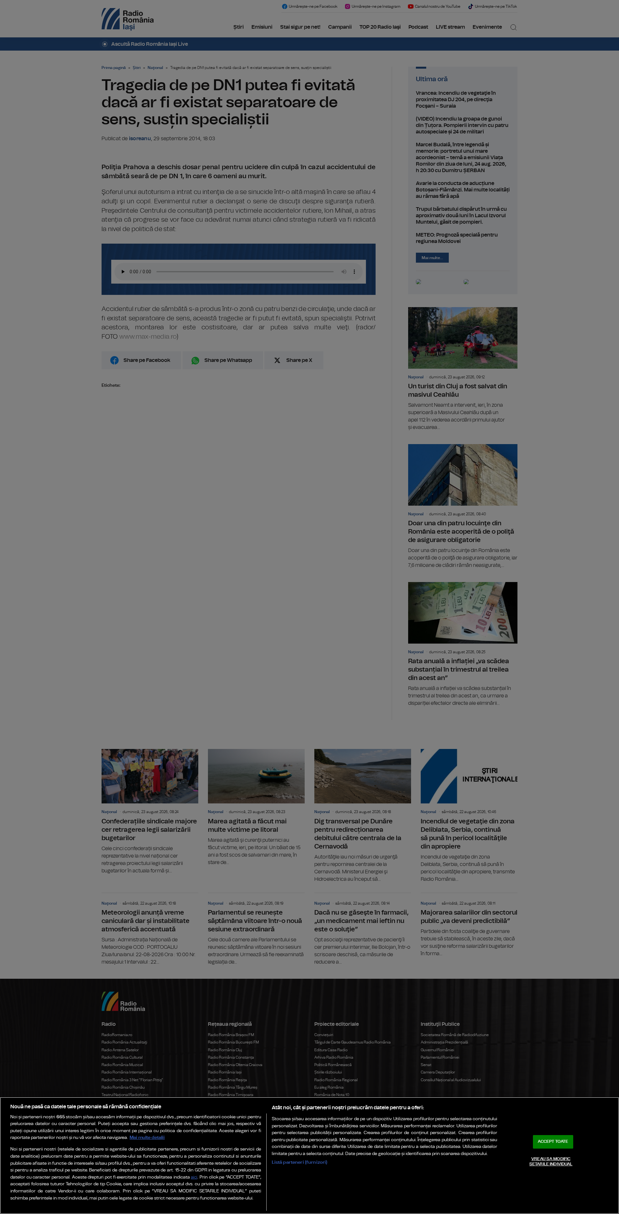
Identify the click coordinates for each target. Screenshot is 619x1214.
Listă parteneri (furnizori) (300, 1162)
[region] (309, 1155)
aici (194, 1177)
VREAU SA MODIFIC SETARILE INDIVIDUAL (550, 1161)
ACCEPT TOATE (553, 1142)
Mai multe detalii (147, 1137)
